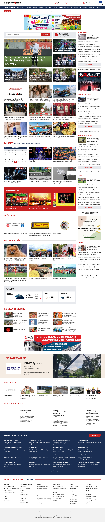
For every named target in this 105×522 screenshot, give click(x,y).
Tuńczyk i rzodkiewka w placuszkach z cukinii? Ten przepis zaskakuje (64, 137)
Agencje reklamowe (58, 457)
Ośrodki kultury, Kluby (38, 450)
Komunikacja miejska (9, 486)
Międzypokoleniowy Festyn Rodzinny (37, 259)
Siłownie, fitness (57, 464)
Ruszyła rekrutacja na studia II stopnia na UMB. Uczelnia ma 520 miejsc (88, 144)
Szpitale (84, 457)
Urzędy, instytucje (83, 447)
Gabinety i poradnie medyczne (91, 497)
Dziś (15, 143)
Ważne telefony (8, 490)
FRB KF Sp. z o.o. (33, 363)
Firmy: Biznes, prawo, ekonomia (42, 489)
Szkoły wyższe (73, 499)
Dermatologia (81, 466)
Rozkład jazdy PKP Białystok (11, 488)
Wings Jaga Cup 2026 (59, 278)
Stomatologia (81, 464)
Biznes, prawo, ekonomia (11, 440)
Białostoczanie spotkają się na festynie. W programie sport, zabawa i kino (89, 121)
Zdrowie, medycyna (83, 455)
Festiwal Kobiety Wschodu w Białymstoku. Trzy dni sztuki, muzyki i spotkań (69, 329)
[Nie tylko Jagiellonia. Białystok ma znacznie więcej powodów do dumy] (40, 128)
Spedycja (36, 444)
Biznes (55, 7)
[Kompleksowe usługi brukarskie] (44, 390)
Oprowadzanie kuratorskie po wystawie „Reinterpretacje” (62, 182)
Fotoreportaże (12, 240)
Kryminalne (86, 69)
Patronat (45, 512)
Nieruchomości (68, 7)
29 (22, 161)
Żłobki (71, 490)
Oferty (92, 171)
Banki (5, 442)
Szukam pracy (7, 500)
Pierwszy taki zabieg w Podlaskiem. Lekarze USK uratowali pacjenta (89, 264)
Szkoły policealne (74, 498)
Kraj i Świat (98, 69)
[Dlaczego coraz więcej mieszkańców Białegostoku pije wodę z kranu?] (15, 128)
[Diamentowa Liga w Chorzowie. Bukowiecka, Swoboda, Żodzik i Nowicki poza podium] (57, 322)
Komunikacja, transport (35, 440)
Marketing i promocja (58, 459)
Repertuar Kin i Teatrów (92, 488)
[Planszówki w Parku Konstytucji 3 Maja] (64, 250)
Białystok (6, 484)
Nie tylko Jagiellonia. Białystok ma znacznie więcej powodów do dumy (40, 137)
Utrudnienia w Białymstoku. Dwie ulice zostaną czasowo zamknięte (19, 329)
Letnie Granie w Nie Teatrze (65, 11)
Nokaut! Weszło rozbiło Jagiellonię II (44, 329)
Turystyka (91, 7)
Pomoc (61, 512)
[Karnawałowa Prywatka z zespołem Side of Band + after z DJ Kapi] (40, 199)
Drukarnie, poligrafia (69, 457)
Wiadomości (20, 7)
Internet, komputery (9, 462)
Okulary (55, 500)
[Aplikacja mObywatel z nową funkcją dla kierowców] (33, 322)
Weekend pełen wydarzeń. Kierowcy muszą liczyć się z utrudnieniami (40, 118)
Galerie (30, 451)
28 (18, 161)
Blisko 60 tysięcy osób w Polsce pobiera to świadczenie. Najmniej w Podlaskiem (40, 100)
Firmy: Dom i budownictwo (44, 498)
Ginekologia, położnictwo (92, 464)
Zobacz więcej (88, 64)
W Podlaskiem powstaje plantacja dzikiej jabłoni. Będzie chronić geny (88, 267)
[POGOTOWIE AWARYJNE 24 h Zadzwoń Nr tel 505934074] (27, 390)
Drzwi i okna (40, 504)
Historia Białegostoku (9, 492)
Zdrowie (84, 7)
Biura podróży (81, 442)
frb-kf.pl (26, 374)
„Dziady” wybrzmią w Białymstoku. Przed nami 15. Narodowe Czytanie (88, 49)
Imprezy (60, 2)
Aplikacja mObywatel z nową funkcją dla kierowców (44, 322)
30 (25, 161)
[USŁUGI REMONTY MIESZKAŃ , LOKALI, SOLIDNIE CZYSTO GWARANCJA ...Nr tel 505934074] (93, 390)
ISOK (66, 512)
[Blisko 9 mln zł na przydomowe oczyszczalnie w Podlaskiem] (15, 109)
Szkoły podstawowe (75, 494)
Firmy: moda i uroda (58, 494)
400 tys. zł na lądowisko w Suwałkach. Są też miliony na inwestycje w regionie (88, 56)
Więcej (97, 7)
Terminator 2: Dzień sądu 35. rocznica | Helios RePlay (13, 182)
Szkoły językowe (57, 442)
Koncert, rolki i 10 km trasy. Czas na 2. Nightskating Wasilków (87, 185)
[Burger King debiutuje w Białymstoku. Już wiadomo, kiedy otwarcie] (57, 315)
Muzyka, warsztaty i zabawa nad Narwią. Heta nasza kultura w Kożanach (88, 104)
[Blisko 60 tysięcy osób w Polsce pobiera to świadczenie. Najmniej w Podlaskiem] (40, 91)
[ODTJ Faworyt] (64, 225)
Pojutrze (23, 143)
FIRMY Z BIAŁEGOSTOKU (15, 435)
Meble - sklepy (21, 450)
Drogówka (92, 69)
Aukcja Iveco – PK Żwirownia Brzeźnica (75, 396)
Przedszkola (73, 492)
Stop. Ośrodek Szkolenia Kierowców (15, 233)
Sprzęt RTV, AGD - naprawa (60, 450)
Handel (6, 455)
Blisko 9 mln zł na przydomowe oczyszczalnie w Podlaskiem (14, 118)
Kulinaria (89, 277)
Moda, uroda (32, 455)
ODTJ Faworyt (57, 233)
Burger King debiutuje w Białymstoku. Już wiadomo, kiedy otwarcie (69, 315)
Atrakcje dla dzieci (58, 466)
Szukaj (46, 34)
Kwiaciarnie (14, 457)
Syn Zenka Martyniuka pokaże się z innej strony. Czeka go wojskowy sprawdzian (88, 269)
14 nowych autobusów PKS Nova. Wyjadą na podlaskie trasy (63, 100)
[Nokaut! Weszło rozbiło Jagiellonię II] (33, 329)
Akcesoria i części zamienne (36, 464)
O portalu (33, 512)
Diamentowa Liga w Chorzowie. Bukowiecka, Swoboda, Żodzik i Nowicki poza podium (69, 322)
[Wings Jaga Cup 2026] (64, 270)
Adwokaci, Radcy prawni (14, 442)
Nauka (61, 7)
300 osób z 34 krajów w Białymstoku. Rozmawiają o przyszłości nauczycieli (64, 118)
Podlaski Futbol (93, 212)
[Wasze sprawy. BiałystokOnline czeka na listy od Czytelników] (15, 91)
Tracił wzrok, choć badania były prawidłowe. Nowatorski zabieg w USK (89, 259)
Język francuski (8, 395)
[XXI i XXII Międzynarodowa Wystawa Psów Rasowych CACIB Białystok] (15, 250)
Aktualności (82, 32)
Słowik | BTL (32, 161)
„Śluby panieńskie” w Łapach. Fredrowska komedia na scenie (88, 109)
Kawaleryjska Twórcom (53, 11)
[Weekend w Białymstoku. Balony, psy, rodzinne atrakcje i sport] (8, 322)
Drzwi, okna (7, 451)
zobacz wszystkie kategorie (53, 471)
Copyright (53, 516)
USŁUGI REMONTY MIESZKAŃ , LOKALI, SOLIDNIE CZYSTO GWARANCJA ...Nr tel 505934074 (91, 397)
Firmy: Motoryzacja (58, 486)
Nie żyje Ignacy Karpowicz (84, 111)
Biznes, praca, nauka (85, 135)
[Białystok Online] (12, 3)
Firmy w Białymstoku (42, 486)
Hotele (22, 500)
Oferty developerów (42, 502)
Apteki (79, 457)
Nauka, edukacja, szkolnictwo (61, 440)
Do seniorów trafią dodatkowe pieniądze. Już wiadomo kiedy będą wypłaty (88, 164)
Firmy (68, 2)
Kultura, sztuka (33, 447)
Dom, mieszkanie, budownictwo (13, 447)
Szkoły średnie (73, 496)
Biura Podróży (24, 502)
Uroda (96, 275)
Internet (6, 466)
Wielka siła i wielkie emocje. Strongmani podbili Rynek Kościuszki (88, 202)
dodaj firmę (95, 435)
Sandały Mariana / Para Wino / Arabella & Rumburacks (15, 207)
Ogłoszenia (78, 2)
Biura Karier (86, 450)
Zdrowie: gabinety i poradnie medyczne (89, 462)
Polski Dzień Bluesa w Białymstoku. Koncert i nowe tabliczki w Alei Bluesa (89, 116)
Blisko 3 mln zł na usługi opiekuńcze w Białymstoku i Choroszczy (88, 42)
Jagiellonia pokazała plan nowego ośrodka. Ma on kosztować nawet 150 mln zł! (89, 195)
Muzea (35, 451)
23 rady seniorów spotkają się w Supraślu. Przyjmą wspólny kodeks (88, 59)
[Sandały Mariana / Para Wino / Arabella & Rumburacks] (17, 199)
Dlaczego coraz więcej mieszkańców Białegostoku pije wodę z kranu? (15, 137)
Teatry (46, 450)
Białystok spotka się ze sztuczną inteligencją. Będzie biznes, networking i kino (88, 152)
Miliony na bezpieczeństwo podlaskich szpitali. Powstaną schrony (88, 61)
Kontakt (56, 512)
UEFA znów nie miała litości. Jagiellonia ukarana (43, 315)
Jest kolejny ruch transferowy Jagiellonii (88, 190)
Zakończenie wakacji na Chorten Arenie (38, 11)
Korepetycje (73, 503)
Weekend (28, 143)
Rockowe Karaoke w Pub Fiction (63, 161)
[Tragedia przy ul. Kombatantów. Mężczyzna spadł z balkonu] (8, 315)
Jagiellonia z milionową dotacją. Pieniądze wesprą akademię (89, 192)
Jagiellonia (87, 212)
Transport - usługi (33, 442)
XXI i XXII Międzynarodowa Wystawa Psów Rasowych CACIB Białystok (15, 259)
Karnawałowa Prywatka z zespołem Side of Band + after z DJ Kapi (40, 207)
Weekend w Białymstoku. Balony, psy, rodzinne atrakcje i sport (20, 322)
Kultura (41, 7)
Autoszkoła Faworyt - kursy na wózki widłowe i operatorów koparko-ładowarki (40, 234)
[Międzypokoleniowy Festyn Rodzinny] (40, 250)
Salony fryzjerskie (33, 457)
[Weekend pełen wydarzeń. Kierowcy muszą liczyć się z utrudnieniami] (40, 109)
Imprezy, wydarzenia (91, 486)
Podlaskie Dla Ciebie (23, 11)
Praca (50, 7)
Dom (88, 275)
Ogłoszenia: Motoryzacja (59, 488)
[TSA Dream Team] (64, 199)
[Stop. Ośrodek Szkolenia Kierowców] (15, 225)
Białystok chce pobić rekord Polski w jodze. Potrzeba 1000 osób (89, 47)
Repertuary (91, 131)
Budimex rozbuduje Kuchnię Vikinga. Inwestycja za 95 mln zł (87, 154)
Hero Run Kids (89, 11)
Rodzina (84, 277)
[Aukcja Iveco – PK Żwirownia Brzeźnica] (77, 390)
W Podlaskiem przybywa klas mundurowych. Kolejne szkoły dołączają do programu (89, 157)
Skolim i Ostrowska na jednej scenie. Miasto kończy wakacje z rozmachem (89, 106)
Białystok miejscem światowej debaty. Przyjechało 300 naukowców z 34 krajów (88, 149)
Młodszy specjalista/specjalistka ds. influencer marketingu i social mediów (60, 414)
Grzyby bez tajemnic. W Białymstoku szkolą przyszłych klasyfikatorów (89, 257)
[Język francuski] (11, 390)
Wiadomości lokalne (26, 484)
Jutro (18, 143)
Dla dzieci (97, 131)
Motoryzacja (77, 7)
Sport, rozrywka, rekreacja (60, 462)
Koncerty (86, 131)
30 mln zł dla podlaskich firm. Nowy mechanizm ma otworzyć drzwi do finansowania (87, 159)
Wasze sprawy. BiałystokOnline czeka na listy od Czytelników (13, 100)
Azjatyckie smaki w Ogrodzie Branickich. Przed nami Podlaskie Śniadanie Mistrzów (89, 114)
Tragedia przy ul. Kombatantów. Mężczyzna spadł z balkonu (18, 315)
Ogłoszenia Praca (13, 404)
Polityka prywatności (34, 516)
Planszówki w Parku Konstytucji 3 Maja (63, 259)
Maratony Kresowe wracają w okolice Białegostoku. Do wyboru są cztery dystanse (89, 187)
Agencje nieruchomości (10, 450)
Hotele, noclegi (90, 442)
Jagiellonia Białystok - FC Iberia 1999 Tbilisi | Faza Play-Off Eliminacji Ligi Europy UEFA (15, 280)
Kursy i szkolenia (74, 501)
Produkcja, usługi (58, 447)
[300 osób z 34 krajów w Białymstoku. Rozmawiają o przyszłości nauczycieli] (64, 109)
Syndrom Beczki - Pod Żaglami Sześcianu (38, 182)
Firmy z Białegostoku (9, 7)
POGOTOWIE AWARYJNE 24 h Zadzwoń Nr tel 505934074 (27, 397)
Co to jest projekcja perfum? (85, 272)
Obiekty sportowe (67, 464)
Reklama (55, 455)
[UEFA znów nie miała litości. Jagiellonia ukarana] (33, 315)
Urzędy (79, 450)
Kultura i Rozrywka (85, 94)
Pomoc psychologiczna (92, 500)
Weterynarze (61, 451)
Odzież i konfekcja (33, 459)
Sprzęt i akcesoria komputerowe (12, 464)
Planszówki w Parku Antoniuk (38, 278)
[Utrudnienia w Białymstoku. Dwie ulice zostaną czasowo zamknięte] (8, 329)
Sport (46, 7)
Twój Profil (71, 512)
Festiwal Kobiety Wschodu (79, 11)
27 (15, 161)
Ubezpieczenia (8, 444)
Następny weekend (35, 143)
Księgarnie (7, 457)
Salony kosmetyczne (44, 457)
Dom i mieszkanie (42, 496)
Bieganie (87, 213)
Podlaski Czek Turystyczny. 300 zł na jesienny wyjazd (87, 262)
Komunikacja (89, 2)
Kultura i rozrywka (25, 488)
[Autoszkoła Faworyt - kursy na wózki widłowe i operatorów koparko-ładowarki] (40, 225)
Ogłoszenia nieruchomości (44, 500)
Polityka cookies (45, 516)
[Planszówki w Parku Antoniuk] (40, 270)
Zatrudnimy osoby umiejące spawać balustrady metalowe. (92, 412)
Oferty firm (40, 492)
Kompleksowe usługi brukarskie (42, 396)
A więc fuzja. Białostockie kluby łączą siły (88, 197)
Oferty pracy (7, 498)
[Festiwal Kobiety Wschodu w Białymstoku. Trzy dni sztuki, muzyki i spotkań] (57, 329)
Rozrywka (88, 484)
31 (5, 164)
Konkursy (15, 11)
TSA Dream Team (58, 207)
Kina (30, 450)
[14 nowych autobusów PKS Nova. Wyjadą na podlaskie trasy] (64, 91)
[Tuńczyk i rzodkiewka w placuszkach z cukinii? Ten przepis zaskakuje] (64, 128)
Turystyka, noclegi (83, 440)
